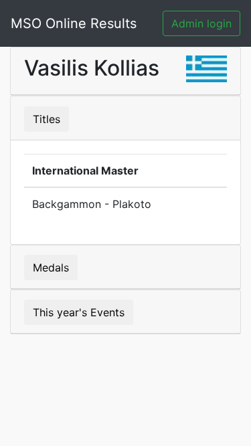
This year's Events (78, 312)
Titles (46, 119)
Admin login (201, 23)
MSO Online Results (74, 23)
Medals (51, 267)
